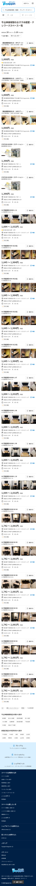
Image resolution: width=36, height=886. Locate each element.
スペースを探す (5, 776)
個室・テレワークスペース (12, 708)
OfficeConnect (5, 829)
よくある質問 (4, 796)
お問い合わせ (4, 852)
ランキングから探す (6, 789)
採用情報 (3, 858)
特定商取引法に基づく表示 (8, 864)
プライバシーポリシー (7, 861)
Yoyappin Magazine (6, 846)
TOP (2, 708)
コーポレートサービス (7, 792)
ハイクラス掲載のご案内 (7, 811)
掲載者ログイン (5, 814)
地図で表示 (19, 882)
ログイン (26, 3)
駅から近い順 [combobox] (15, 36)
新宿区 (22, 708)
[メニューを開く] (33, 3)
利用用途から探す (5, 783)
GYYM (3, 838)
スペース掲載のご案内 (7, 808)
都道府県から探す (5, 786)
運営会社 (3, 855)
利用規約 (3, 799)
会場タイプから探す (6, 779)
